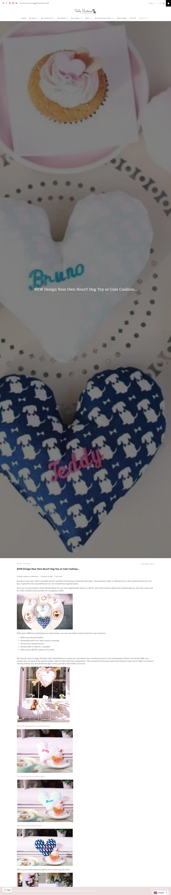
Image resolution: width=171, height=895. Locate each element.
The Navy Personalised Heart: (29, 826)
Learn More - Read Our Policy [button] (82, 891)
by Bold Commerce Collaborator (28, 576)
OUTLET (132, 18)
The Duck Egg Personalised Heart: (31, 776)
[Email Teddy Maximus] (17, 4)
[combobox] (160, 892)
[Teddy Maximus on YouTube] (10, 4)
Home (23, 18)
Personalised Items (103, 18)
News (27, 564)
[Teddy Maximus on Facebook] (7, 4)
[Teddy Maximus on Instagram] (13, 4)
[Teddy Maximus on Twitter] (4, 4)
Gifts (87, 18)
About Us (143, 18)
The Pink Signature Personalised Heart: (33, 726)
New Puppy (122, 18)
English (161, 893)
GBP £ (151, 3)
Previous (145, 564)
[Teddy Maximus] (85, 11)
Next (152, 564)
